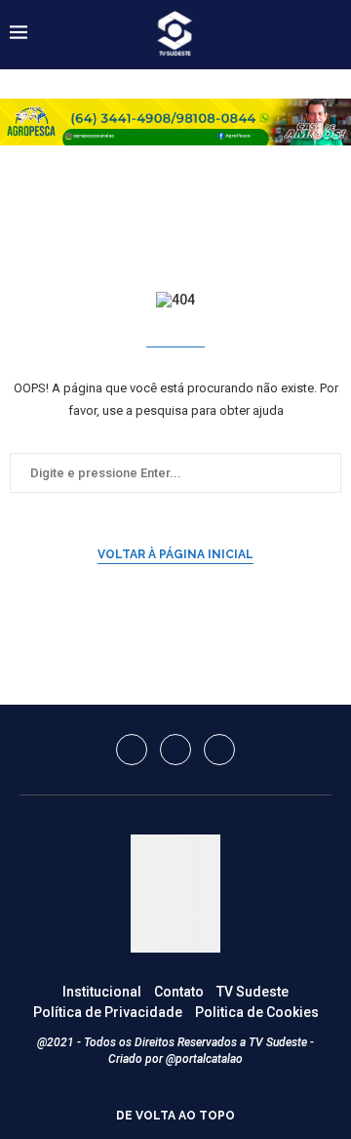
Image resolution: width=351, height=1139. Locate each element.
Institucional (101, 991)
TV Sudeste (252, 991)
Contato (179, 991)
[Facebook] (131, 749)
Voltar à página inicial (176, 554)
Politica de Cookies (257, 1012)
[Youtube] (219, 749)
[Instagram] (175, 749)
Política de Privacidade (107, 1012)
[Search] (331, 34)
